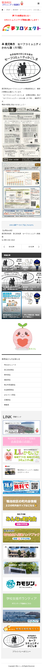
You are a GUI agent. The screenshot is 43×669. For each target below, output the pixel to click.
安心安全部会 (9, 370)
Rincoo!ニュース (10, 365)
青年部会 (7, 375)
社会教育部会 (9, 390)
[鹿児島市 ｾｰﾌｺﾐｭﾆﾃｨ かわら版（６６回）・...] (31, 278)
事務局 (6, 405)
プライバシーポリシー (21, 652)
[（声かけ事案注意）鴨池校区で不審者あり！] (31, 298)
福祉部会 (7, 380)
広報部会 (7, 400)
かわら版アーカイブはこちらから (22, 225)
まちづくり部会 (9, 395)
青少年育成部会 (9, 385)
